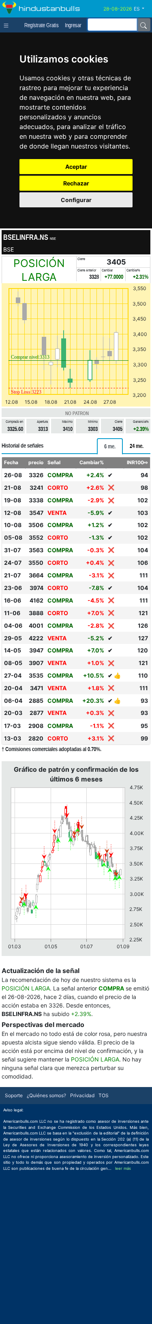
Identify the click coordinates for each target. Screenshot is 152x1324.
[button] (142, 9)
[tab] (110, 446)
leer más (123, 1168)
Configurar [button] (76, 199)
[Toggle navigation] (8, 24)
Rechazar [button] (76, 183)
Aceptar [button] (76, 166)
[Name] (143, 24)
